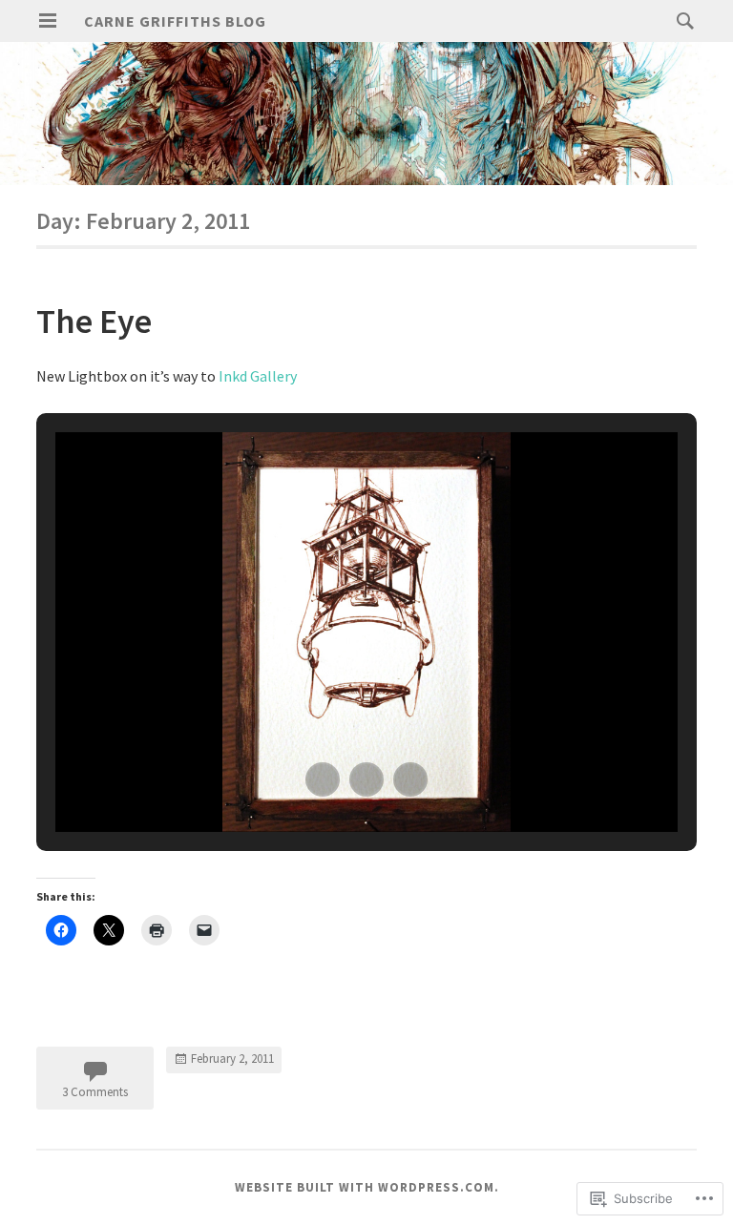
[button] (322, 779)
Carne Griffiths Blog (175, 21)
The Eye (94, 321)
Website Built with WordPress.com (364, 1187)
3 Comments (95, 1092)
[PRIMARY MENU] (47, 21)
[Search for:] (680, 20)
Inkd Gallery (258, 375)
